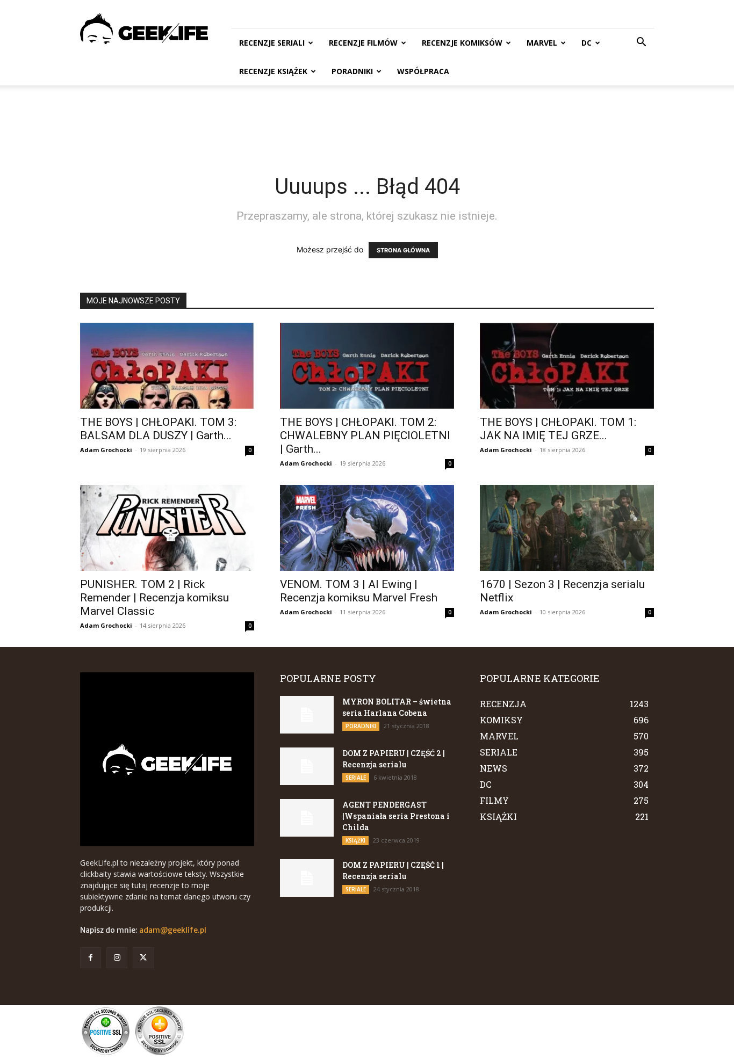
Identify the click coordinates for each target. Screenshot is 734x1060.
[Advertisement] (367, 122)
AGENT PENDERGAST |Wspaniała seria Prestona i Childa (396, 816)
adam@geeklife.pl (172, 930)
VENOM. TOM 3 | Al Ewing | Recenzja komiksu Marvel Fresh (358, 591)
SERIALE (356, 777)
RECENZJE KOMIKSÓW (462, 43)
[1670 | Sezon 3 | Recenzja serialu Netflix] (567, 528)
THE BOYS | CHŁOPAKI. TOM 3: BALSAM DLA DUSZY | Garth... (158, 429)
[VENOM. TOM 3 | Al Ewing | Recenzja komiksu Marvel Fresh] (367, 528)
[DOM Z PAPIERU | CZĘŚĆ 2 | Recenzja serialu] (307, 766)
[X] (143, 957)
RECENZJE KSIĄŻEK (273, 71)
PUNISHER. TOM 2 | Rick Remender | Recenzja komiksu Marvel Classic (154, 598)
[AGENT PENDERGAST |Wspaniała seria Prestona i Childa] (307, 818)
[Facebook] (90, 957)
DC (586, 43)
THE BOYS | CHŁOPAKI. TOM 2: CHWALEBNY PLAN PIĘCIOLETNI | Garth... (365, 435)
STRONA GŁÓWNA (403, 250)
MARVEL (542, 43)
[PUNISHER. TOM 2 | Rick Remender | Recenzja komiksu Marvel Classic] (167, 528)
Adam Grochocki (106, 450)
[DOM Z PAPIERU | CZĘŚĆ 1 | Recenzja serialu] (307, 878)
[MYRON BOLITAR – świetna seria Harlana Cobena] (307, 715)
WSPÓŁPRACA (423, 71)
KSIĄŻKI (355, 840)
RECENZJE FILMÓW (363, 43)
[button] (641, 43)
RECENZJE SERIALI (272, 43)
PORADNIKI (352, 71)
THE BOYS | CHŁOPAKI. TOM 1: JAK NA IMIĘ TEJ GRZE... (558, 429)
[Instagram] (116, 957)
